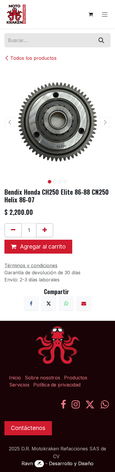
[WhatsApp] (66, 303)
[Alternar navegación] (105, 14)
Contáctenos (28, 427)
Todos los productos (33, 58)
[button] (9, 122)
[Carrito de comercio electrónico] (90, 14)
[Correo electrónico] (84, 303)
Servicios (19, 385)
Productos (75, 378)
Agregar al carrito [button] (42, 246)
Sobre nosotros (42, 378)
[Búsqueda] (101, 40)
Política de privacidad (56, 385)
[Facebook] (31, 303)
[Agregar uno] (44, 230)
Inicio (15, 378)
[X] (49, 303)
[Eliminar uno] (13, 230)
